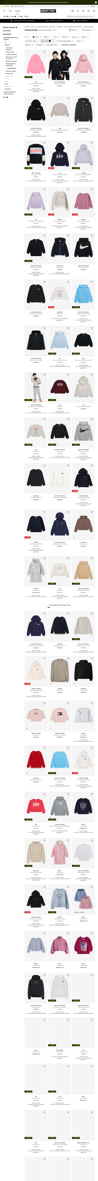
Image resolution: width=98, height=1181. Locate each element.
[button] (74, 30)
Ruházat (59, 26)
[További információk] (36, 93)
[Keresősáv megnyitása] (68, 16)
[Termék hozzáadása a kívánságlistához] (44, 52)
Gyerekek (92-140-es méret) (46, 26)
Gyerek (17, 11)
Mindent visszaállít (69, 45)
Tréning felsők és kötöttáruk (73, 26)
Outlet (7, 6)
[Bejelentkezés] (78, 11)
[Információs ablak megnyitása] (96, 2)
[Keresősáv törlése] (94, 16)
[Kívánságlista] (88, 11)
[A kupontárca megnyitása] (72, 11)
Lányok (33, 26)
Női (4, 11)
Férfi (10, 11)
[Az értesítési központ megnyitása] (83, 11)
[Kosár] (94, 11)
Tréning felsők (88, 26)
